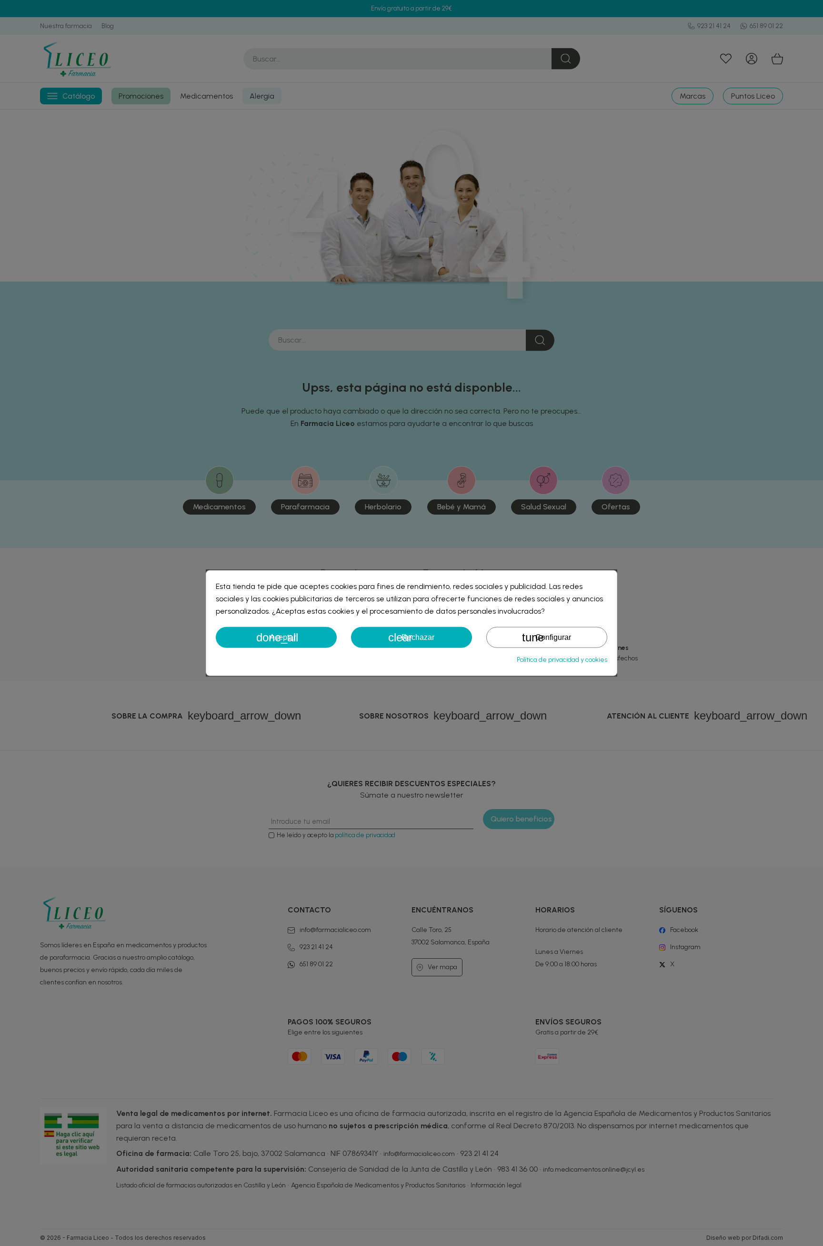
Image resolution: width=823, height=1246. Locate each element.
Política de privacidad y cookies (562, 660)
